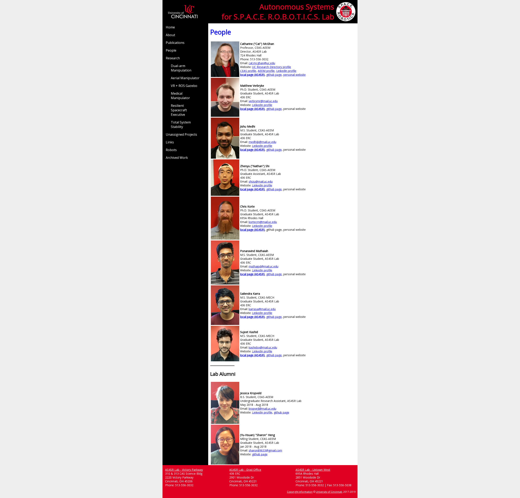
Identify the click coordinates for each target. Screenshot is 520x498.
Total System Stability (181, 124)
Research (173, 58)
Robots (171, 150)
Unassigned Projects (181, 134)
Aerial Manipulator (185, 78)
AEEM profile (266, 71)
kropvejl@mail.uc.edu (262, 408)
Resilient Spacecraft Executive (179, 110)
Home (170, 27)
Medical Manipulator (180, 95)
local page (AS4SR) (252, 75)
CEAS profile (248, 71)
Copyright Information (300, 492)
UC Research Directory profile (271, 67)
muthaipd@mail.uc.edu (263, 266)
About (170, 35)
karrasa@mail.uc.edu (262, 309)
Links (170, 142)
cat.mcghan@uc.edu (262, 63)
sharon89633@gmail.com (265, 450)
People (171, 50)
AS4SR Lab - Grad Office (245, 470)
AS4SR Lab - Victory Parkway (184, 470)
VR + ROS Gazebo (184, 85)
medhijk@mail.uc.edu (262, 142)
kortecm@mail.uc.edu (263, 222)
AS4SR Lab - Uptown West (313, 470)
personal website (294, 75)
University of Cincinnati (329, 492)
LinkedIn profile (286, 71)
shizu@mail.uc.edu (261, 181)
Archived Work (177, 157)
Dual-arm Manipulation (181, 68)
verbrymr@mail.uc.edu (263, 101)
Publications (175, 42)
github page (274, 75)
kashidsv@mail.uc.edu (263, 347)
